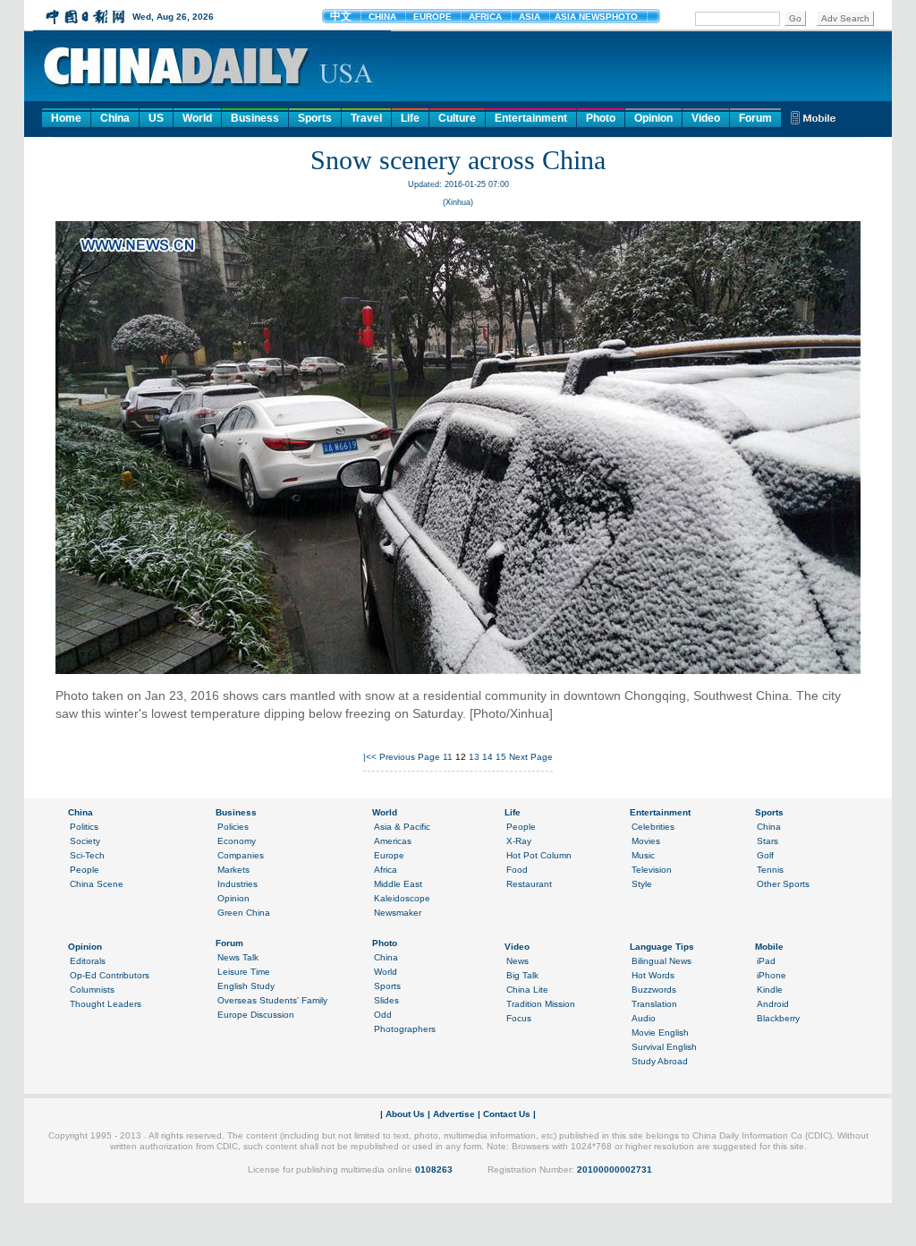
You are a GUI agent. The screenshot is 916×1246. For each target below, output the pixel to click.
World (197, 118)
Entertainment (531, 118)
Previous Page (409, 757)
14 (487, 757)
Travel (366, 118)
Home (66, 118)
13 (474, 757)
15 (501, 757)
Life (410, 118)
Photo (600, 118)
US (156, 118)
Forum (755, 118)
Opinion (653, 118)
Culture (457, 118)
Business (255, 118)
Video (705, 118)
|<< (370, 757)
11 (448, 757)
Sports (315, 118)
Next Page (531, 757)
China (115, 118)
